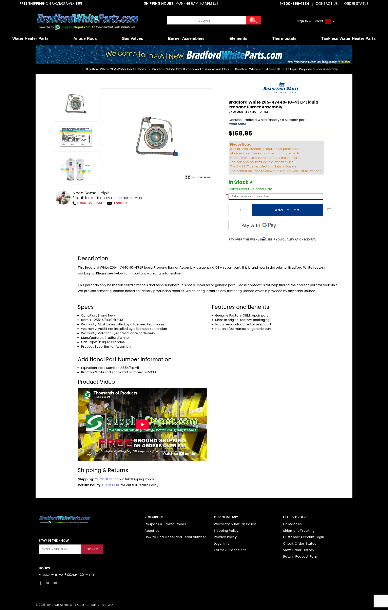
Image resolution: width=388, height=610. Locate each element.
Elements (238, 38)
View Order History (298, 550)
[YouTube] (55, 583)
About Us (151, 530)
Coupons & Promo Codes (165, 524)
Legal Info (222, 543)
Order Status (356, 3)
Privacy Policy (225, 537)
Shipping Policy (226, 530)
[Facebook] (40, 583)
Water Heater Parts (30, 38)
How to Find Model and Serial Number (175, 537)
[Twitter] (48, 583)
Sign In (303, 21)
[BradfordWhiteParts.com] (87, 21)
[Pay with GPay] (259, 225)
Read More (237, 124)
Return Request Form (300, 556)
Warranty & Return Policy (235, 524)
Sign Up (92, 549)
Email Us (120, 203)
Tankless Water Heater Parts (348, 38)
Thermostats (284, 38)
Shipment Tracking (299, 530)
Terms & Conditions (230, 550)
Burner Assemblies (186, 38)
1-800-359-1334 (89, 203)
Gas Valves (132, 38)
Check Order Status (299, 543)
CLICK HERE (104, 479)
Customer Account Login (303, 537)
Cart (322, 21)
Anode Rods (85, 38)
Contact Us (327, 3)
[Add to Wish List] (329, 210)
